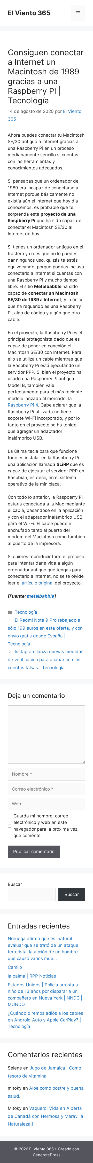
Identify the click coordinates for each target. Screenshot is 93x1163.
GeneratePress (46, 1154)
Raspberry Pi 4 (23, 405)
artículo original (37, 583)
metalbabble (40, 596)
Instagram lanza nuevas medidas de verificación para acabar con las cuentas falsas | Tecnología (45, 659)
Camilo (15, 967)
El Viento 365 (29, 13)
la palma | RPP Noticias (32, 976)
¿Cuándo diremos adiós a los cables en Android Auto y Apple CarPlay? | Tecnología (45, 1020)
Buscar (15, 884)
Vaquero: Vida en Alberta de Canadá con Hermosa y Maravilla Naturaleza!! (45, 1116)
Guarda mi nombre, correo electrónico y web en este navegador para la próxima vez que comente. (45, 825)
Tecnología (26, 612)
